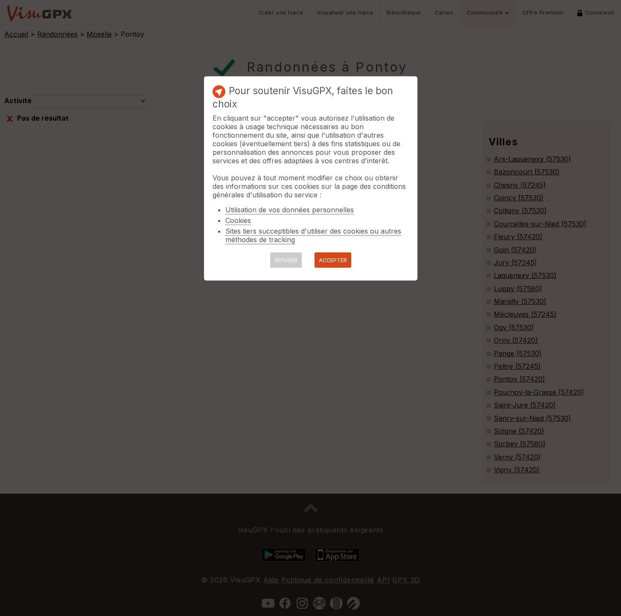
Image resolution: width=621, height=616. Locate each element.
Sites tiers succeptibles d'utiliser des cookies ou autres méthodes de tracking (313, 235)
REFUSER (285, 260)
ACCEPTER (333, 260)
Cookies (238, 220)
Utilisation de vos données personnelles (289, 209)
